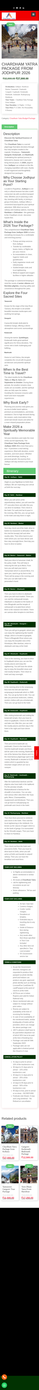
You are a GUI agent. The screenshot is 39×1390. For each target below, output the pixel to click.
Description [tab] (9, 127)
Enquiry (36, 753)
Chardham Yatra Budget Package (22, 118)
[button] (34, 28)
